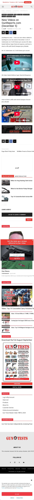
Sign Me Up (17, 258)
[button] (17, 242)
